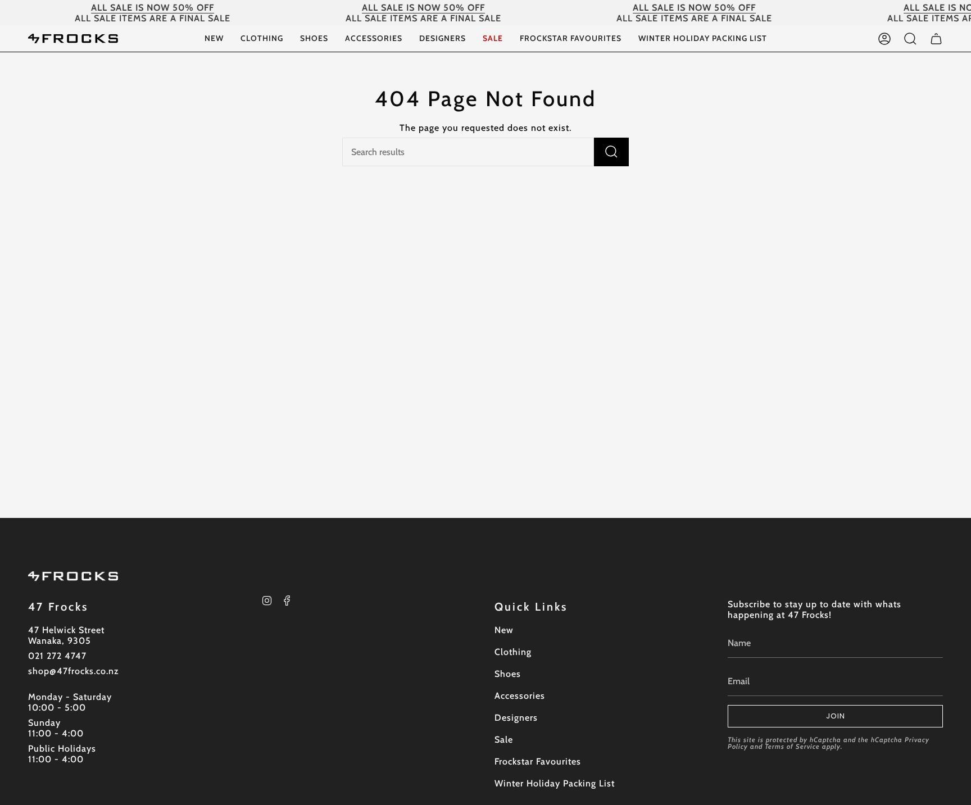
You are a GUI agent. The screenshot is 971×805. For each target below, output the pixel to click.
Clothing (513, 652)
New (504, 630)
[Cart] (936, 38)
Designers (516, 717)
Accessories (519, 695)
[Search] (611, 152)
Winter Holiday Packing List (554, 783)
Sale (503, 739)
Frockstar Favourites (537, 761)
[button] (262, 38)
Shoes (507, 673)
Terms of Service (792, 746)
